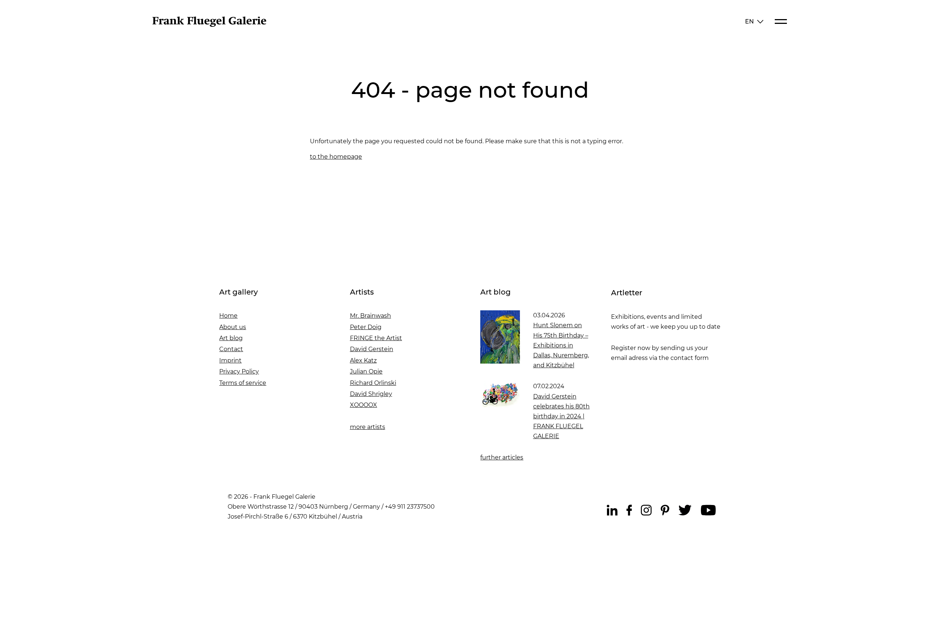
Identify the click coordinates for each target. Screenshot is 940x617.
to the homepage (336, 156)
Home (228, 315)
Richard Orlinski (373, 382)
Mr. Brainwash (370, 315)
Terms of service (242, 382)
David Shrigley (371, 393)
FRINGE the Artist (376, 338)
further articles (501, 457)
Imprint (230, 360)
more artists (367, 426)
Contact (231, 349)
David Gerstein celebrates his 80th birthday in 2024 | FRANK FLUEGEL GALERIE (561, 416)
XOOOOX (363, 404)
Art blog (231, 338)
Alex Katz (363, 360)
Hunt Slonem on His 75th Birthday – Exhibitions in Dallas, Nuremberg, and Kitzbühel (561, 345)
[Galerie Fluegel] (209, 24)
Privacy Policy (239, 371)
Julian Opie (366, 371)
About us (232, 327)
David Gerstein (371, 349)
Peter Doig (366, 327)
